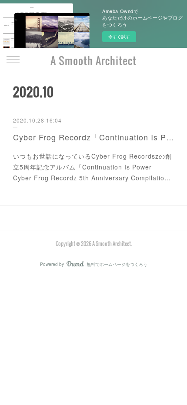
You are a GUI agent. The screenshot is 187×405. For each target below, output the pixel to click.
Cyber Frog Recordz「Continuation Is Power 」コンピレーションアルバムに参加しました (93, 137)
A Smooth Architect (93, 60)
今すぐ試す (119, 36)
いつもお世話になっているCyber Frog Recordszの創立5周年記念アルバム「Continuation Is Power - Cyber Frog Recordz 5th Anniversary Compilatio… (92, 167)
